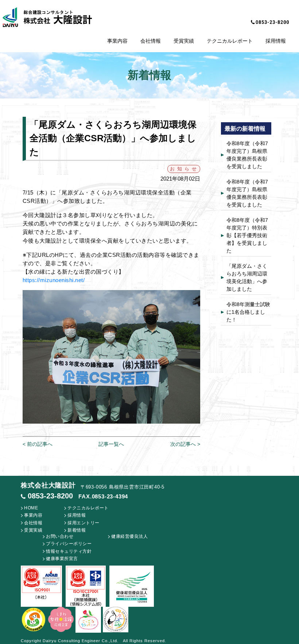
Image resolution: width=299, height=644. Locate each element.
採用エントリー (83, 523)
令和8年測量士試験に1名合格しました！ (248, 312)
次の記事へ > (185, 444)
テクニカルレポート (230, 41)
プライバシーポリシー (69, 543)
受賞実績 (184, 41)
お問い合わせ (59, 536)
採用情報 (275, 41)
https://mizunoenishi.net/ (54, 280)
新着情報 (76, 530)
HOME (31, 508)
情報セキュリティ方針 (69, 551)
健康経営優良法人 (129, 536)
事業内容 (117, 41)
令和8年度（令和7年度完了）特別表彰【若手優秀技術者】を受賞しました (247, 235)
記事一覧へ (111, 444)
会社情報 (150, 41)
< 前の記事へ (38, 444)
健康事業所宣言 (62, 558)
